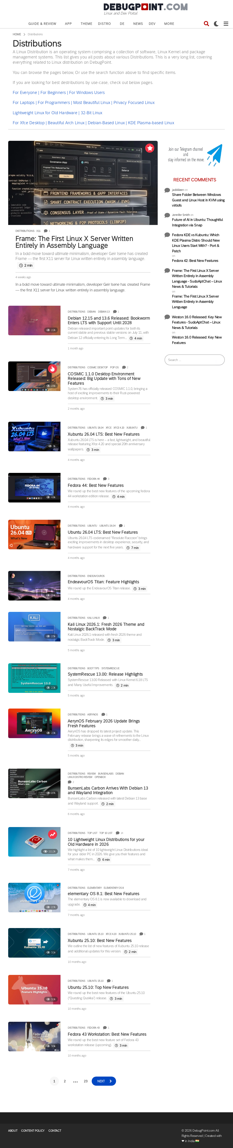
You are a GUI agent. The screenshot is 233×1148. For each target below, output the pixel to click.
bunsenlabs (105, 773)
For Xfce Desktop (29, 123)
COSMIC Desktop (97, 367)
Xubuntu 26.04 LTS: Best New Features (103, 434)
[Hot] (52, 368)
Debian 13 (104, 311)
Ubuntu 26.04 (95, 427)
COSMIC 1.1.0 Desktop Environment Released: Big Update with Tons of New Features (104, 379)
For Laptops (24, 102)
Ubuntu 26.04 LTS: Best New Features (103, 532)
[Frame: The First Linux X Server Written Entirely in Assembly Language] (83, 183)
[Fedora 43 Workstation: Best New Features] (34, 1036)
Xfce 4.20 (119, 427)
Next (101, 1081)
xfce (108, 427)
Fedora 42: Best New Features (195, 260)
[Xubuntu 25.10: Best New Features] (34, 943)
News (138, 23)
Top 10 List (105, 833)
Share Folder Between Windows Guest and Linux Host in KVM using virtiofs (198, 200)
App (68, 23)
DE (122, 23)
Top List (92, 833)
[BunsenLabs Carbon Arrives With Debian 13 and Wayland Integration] (34, 783)
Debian (91, 311)
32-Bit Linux (91, 113)
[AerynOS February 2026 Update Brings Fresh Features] (34, 723)
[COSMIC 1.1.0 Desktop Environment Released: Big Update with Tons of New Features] (34, 376)
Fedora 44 (93, 478)
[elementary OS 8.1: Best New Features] (34, 897)
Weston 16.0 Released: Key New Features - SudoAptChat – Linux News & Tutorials (197, 322)
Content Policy (33, 1130)
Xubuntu (132, 427)
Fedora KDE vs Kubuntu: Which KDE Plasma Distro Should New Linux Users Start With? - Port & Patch (196, 243)
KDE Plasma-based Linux (151, 123)
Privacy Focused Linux (134, 102)
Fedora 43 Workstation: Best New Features (107, 1034)
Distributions (24, 231)
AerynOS (92, 714)
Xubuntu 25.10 (127, 934)
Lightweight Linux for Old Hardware (45, 113)
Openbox (100, 777)
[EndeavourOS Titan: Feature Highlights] (34, 585)
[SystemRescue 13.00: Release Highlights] (34, 678)
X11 (38, 231)
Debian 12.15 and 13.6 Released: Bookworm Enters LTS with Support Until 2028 (109, 320)
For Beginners (53, 92)
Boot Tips (93, 668)
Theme (86, 23)
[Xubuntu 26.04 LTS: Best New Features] (34, 436)
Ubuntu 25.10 (95, 934)
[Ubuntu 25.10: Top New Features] (34, 989)
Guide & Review (42, 23)
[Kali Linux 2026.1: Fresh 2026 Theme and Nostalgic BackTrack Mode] (34, 626)
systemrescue (110, 668)
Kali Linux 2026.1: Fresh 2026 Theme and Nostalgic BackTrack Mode (106, 626)
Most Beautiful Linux (91, 102)
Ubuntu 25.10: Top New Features (98, 987)
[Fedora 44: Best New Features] (34, 487)
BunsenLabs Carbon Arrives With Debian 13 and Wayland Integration (108, 790)
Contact (54, 1130)
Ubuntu (92, 525)
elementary (94, 887)
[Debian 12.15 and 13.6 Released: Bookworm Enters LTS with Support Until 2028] (34, 320)
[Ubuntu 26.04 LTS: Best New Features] (34, 534)
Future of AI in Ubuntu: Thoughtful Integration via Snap (197, 222)
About (12, 1130)
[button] (206, 23)
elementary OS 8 (114, 887)
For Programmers (54, 102)
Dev (152, 23)
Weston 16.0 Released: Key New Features (197, 340)
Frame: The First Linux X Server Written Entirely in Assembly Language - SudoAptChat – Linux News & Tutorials (197, 279)
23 (85, 1081)
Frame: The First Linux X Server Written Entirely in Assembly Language (74, 242)
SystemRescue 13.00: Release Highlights (105, 674)
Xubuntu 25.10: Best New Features (100, 940)
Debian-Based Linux (106, 123)
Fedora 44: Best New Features (96, 485)
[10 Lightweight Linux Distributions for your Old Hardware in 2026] (34, 842)
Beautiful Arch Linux (66, 123)
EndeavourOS (96, 576)
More (169, 23)
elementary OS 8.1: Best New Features (103, 893)
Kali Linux (93, 617)
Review (91, 773)
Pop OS (114, 367)
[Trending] (52, 834)
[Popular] (149, 148)
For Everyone (25, 92)
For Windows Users (87, 92)
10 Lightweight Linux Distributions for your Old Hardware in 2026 (106, 841)
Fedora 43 (93, 1027)
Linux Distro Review (80, 777)
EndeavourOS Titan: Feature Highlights (103, 582)
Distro (104, 23)
